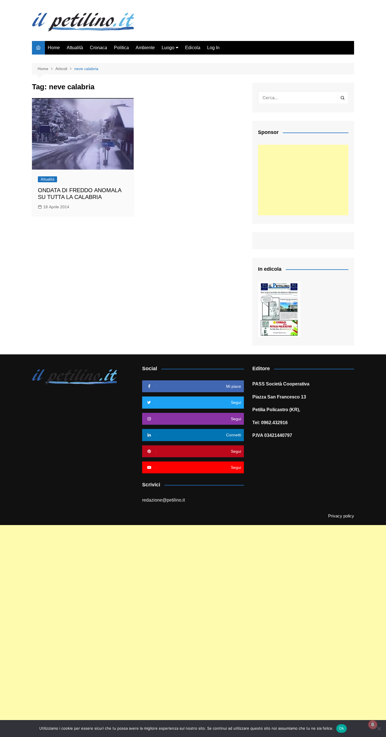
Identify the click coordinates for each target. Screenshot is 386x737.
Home (54, 47)
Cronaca (98, 47)
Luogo (168, 47)
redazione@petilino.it (163, 500)
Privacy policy (341, 516)
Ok (341, 728)
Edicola (192, 47)
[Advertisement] (303, 180)
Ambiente (145, 47)
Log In (213, 47)
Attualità (75, 47)
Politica (121, 47)
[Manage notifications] (372, 724)
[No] (379, 728)
